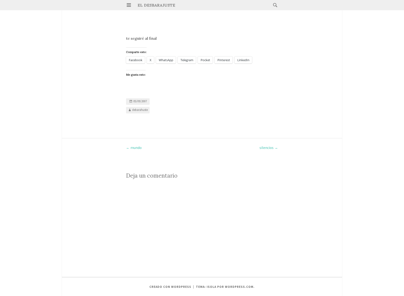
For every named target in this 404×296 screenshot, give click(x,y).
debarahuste (140, 110)
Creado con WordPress (170, 287)
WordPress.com (239, 287)
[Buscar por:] (274, 5)
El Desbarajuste (156, 5)
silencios (269, 147)
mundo (134, 147)
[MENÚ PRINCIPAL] (129, 5)
